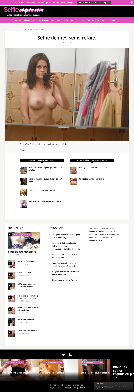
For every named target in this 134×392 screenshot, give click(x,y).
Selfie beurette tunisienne (28, 331)
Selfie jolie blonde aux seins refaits (94, 168)
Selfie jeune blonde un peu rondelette (45, 202)
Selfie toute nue (24, 273)
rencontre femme (96, 232)
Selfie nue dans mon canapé (22, 252)
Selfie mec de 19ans (25, 320)
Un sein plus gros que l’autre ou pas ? (57, 373)
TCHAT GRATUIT (57, 228)
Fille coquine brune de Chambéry (65, 280)
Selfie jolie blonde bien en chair (42, 190)
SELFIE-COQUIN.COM (76, 388)
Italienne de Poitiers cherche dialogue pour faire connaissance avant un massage (65, 246)
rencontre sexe (95, 240)
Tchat (113, 20)
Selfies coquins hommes (49, 20)
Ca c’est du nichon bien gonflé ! (92, 179)
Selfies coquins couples (73, 20)
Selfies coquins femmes (25, 20)
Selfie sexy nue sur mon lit (28, 262)
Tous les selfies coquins (97, 20)
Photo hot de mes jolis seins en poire (18, 373)
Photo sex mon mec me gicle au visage (97, 373)
